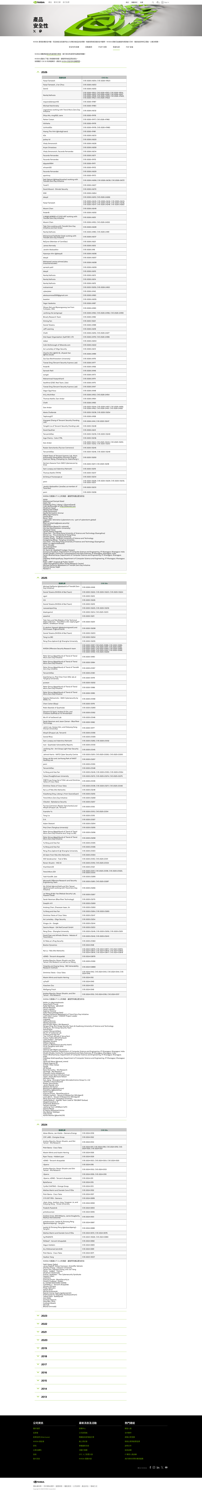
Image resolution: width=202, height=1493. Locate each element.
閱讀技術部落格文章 (86, 1437)
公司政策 (76, 1486)
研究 (35, 1446)
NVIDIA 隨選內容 (85, 1459)
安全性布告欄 (74, 47)
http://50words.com (68, 506)
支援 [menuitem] (141, 2)
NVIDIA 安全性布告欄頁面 (71, 61)
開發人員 (128, 1428)
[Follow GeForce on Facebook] (150, 1467)
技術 (35, 1454)
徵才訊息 (36, 1459)
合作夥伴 (128, 1433)
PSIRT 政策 (102, 47)
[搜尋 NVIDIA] (153, 2)
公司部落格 (83, 1433)
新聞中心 (82, 1428)
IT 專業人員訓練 (131, 1454)
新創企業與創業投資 (132, 1441)
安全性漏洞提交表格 (54, 54)
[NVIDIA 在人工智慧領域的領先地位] (39, 2)
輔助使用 (67, 1486)
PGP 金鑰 (129, 47)
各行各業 (66, 2)
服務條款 (59, 1486)
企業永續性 (37, 1450)
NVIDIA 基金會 (38, 1441)
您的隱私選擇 (49, 1486)
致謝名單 (116, 47)
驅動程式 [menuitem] (134, 2)
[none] (153, 1)
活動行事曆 (83, 1450)
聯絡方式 (94, 1486)
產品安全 (85, 1486)
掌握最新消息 (84, 1446)
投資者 (35, 1433)
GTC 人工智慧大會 (86, 1454)
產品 (50, 2)
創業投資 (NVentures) (41, 1437)
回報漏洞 (88, 47)
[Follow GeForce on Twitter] (162, 1467)
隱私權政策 (37, 1486)
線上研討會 (83, 1441)
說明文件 (128, 1446)
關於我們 (36, 1428)
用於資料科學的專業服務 (134, 1459)
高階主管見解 (130, 1437)
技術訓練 (128, 1450)
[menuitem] (50, 2)
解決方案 (57, 2)
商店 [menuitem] (127, 2)
